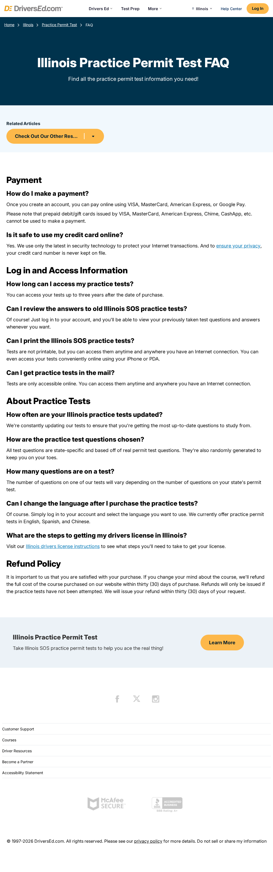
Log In (257, 8)
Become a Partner (17, 761)
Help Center (231, 8)
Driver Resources (17, 751)
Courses (9, 740)
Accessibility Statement (22, 772)
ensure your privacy (238, 246)
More (153, 8)
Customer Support (18, 729)
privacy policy (148, 841)
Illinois (28, 24)
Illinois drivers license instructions (63, 546)
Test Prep (130, 8)
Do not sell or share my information (232, 841)
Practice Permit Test (59, 24)
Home (9, 24)
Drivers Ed (99, 8)
